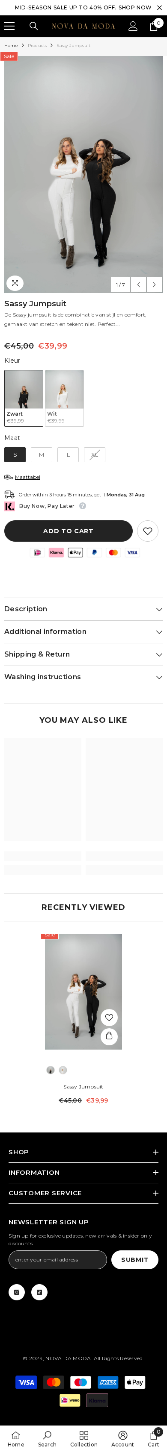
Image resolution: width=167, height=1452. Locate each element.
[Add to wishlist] (147, 531)
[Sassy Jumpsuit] (83, 992)
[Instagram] (17, 1292)
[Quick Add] (109, 1036)
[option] (83, 174)
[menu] (9, 26)
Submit (135, 1260)
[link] (42, 856)
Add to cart (68, 531)
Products (37, 45)
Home (11, 45)
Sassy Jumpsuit (83, 1086)
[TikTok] (39, 1292)
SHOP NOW (135, 7)
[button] (138, 284)
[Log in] (133, 26)
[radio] (23, 398)
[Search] (34, 26)
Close (159, 8)
